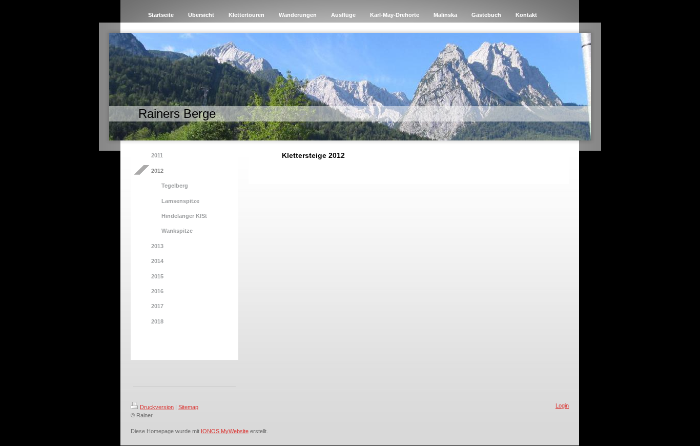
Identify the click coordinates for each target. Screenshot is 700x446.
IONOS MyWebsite (225, 431)
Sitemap (188, 407)
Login (562, 405)
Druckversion (157, 407)
